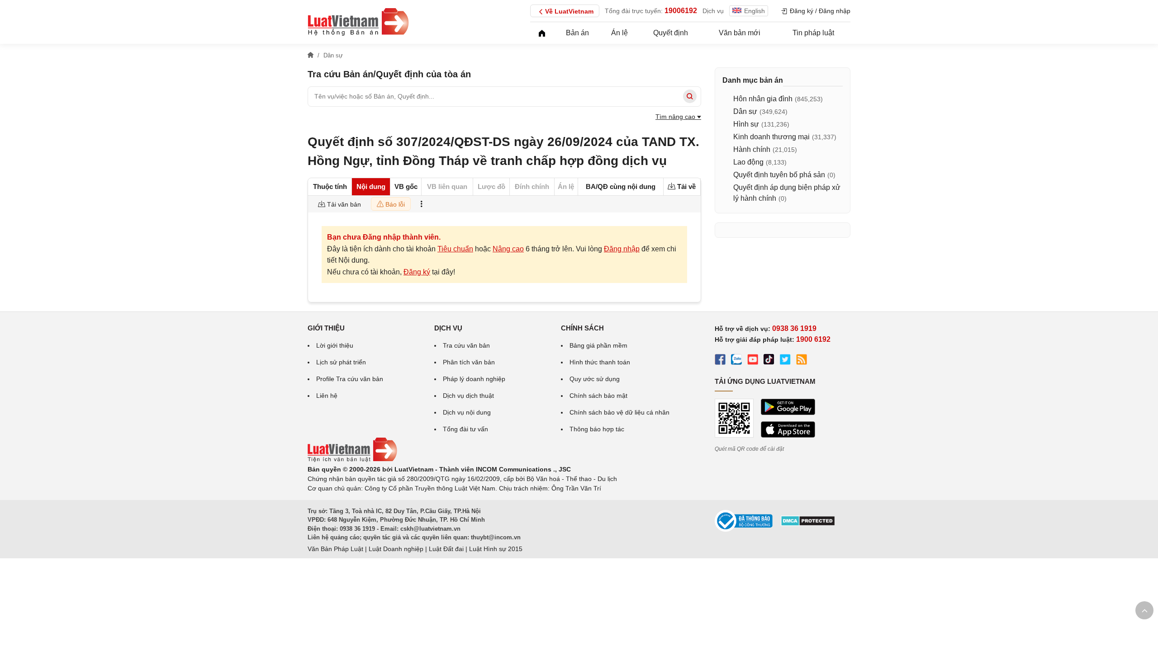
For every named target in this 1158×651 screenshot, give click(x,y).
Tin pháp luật (813, 33)
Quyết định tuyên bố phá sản (779, 175)
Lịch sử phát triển (341, 362)
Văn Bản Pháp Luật (335, 548)
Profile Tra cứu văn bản (349, 378)
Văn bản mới (739, 33)
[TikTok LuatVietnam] (769, 361)
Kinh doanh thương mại (771, 137)
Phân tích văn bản (469, 362)
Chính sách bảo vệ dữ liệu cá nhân (619, 412)
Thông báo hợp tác (597, 429)
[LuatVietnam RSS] (801, 361)
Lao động (748, 162)
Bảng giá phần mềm (598, 345)
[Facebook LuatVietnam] (720, 361)
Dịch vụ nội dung (467, 412)
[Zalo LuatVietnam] (736, 361)
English (754, 10)
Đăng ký (416, 272)
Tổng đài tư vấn (465, 429)
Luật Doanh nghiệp (396, 548)
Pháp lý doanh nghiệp (474, 378)
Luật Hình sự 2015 (495, 548)
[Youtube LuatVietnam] (752, 361)
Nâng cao (508, 249)
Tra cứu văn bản (466, 345)
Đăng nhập (622, 249)
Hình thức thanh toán (600, 362)
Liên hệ (326, 395)
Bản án (577, 33)
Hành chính (751, 149)
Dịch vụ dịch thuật (468, 395)
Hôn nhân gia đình (763, 99)
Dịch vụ (713, 10)
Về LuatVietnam (569, 11)
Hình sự (746, 124)
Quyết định (670, 33)
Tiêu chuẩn (455, 249)
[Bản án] (358, 22)
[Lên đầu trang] (1144, 610)
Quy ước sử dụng (595, 378)
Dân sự (745, 111)
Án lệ (619, 33)
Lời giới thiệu (334, 345)
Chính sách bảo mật (598, 395)
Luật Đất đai (446, 548)
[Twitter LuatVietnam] (785, 361)
